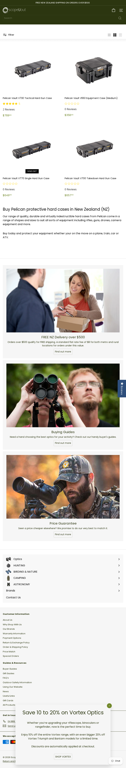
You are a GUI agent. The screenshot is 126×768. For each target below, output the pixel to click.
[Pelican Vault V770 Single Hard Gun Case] (32, 160)
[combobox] (63, 18)
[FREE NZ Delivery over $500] (63, 300)
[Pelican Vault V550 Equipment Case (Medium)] (94, 80)
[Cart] (113, 10)
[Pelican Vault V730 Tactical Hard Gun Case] (32, 80)
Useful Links (9, 695)
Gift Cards (8, 700)
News (6, 691)
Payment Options (12, 638)
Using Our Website (12, 686)
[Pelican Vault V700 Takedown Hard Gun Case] (94, 160)
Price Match (9, 651)
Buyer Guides (10, 668)
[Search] (120, 18)
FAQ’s (6, 677)
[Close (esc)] (109, 705)
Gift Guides (8, 673)
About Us (7, 619)
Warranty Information (14, 633)
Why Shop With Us (12, 624)
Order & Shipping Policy (15, 647)
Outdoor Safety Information (17, 682)
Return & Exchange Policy (16, 642)
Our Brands (9, 629)
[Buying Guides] (63, 395)
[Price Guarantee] (63, 487)
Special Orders (11, 656)
